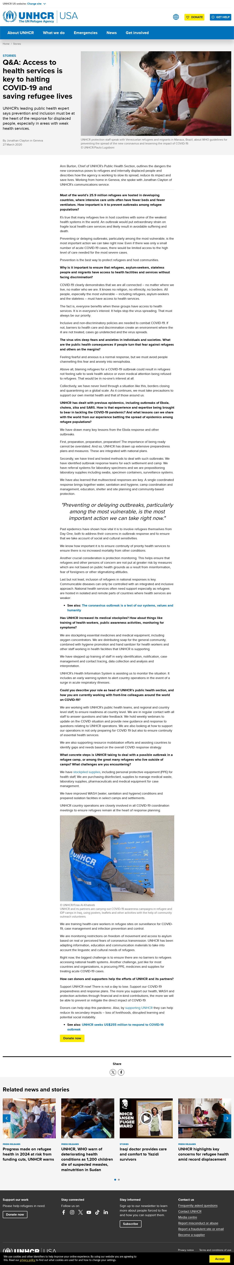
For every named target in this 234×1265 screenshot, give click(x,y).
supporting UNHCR (139, 1007)
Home (6, 44)
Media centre (187, 1217)
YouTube (88, 1212)
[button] (72, 1038)
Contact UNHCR (189, 1211)
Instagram (72, 1212)
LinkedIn (105, 1212)
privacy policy (27, 1260)
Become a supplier (191, 1235)
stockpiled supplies (86, 772)
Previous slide (6, 1118)
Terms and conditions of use (215, 1250)
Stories (17, 44)
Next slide (227, 1118)
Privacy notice (186, 1250)
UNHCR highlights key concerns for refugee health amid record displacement (203, 1154)
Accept (219, 1258)
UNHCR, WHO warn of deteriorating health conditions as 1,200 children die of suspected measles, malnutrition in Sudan (87, 1159)
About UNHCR (20, 33)
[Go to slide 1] (116, 1180)
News (112, 33)
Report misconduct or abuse (198, 1223)
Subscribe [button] (130, 1223)
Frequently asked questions (198, 1205)
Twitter (80, 1212)
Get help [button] (223, 17)
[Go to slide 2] (120, 1180)
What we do (54, 33)
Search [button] (164, 17)
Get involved (137, 33)
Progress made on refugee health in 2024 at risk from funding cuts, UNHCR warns (28, 1154)
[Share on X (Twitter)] (113, 1072)
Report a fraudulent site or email (201, 1229)
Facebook (63, 1212)
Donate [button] (197, 17)
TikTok (97, 1212)
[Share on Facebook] (121, 1072)
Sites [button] (176, 17)
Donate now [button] (15, 1214)
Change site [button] (34, 3)
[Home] (28, 17)
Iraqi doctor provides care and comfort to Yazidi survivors (143, 1154)
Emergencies (85, 33)
